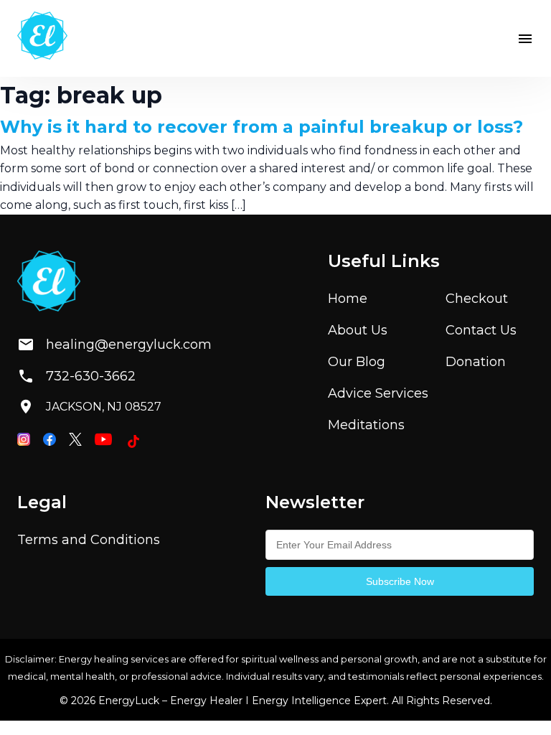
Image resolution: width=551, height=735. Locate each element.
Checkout (477, 298)
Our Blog (356, 362)
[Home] (42, 38)
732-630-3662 (91, 376)
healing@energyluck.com (117, 344)
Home (347, 298)
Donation (476, 362)
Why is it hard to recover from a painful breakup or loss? (261, 126)
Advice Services (378, 393)
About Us (357, 330)
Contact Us (481, 330)
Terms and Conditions (88, 540)
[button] (525, 38)
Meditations (366, 425)
